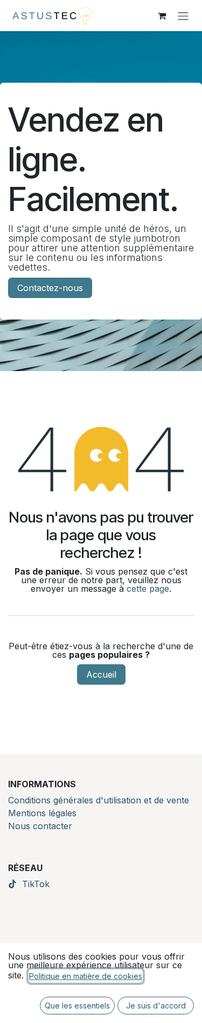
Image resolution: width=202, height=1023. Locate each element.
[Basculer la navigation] (183, 15)
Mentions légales (42, 813)
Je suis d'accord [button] (156, 1005)
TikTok (36, 884)
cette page (148, 588)
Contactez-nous (50, 287)
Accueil (101, 674)
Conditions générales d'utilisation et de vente (98, 800)
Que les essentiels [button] (77, 1005)
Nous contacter (40, 826)
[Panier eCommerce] (161, 15)
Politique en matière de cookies (85, 976)
